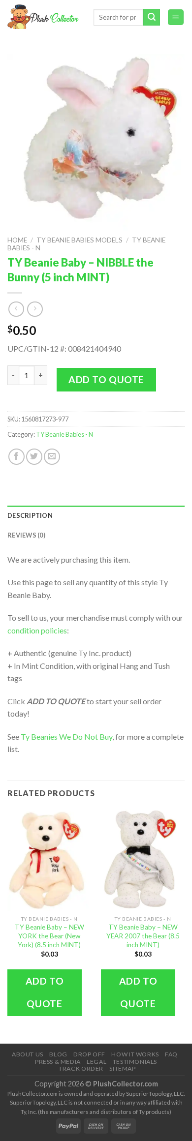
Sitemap (122, 1068)
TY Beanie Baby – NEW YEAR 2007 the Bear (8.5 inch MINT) (143, 935)
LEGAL (96, 1061)
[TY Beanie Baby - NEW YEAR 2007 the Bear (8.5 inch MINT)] (143, 860)
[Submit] (151, 17)
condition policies (37, 630)
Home (17, 240)
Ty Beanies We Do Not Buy (66, 736)
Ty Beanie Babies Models (79, 240)
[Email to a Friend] (52, 457)
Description (30, 515)
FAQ (171, 1054)
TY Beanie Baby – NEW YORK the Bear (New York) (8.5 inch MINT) (49, 935)
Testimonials (135, 1061)
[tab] (96, 515)
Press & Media (58, 1061)
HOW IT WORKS (135, 1054)
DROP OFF (89, 1054)
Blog (58, 1054)
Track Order (81, 1068)
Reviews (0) (26, 535)
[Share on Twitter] (34, 457)
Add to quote (106, 379)
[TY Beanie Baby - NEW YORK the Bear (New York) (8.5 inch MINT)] (49, 860)
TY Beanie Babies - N (64, 434)
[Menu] (176, 17)
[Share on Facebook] (16, 457)
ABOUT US (27, 1054)
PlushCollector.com (125, 1084)
